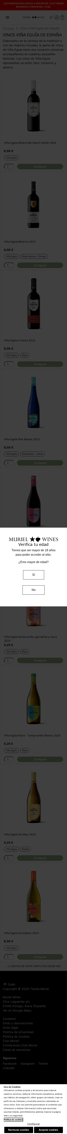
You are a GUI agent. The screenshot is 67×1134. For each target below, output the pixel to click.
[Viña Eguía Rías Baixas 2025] (33, 402)
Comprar (40, 166)
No (34, 589)
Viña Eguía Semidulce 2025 (21, 933)
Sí (33, 574)
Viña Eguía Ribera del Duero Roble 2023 (30, 142)
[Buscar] (51, 17)
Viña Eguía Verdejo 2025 (20, 834)
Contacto (9, 1019)
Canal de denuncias (16, 1050)
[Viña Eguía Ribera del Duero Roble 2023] (33, 106)
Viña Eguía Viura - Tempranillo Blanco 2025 (32, 735)
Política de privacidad (18, 1032)
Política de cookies (16, 1036)
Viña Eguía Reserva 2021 (20, 241)
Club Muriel (11, 1041)
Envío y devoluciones (18, 1023)
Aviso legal (10, 1027)
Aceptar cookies (48, 1129)
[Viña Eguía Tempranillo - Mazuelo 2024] (33, 501)
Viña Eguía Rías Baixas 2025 (22, 439)
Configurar (33, 1123)
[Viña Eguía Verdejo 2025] (33, 797)
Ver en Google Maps (17, 1010)
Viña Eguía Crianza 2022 (19, 340)
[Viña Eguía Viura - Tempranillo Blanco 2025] (33, 698)
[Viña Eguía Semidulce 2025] (33, 896)
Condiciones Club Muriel (20, 1045)
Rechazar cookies (18, 1129)
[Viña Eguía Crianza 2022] (33, 303)
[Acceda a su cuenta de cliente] (57, 17)
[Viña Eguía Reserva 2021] (33, 205)
